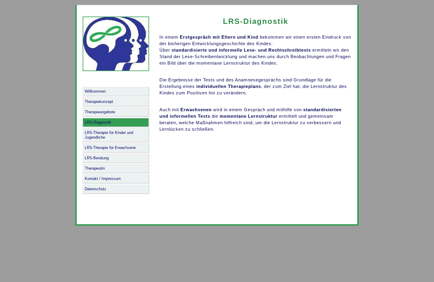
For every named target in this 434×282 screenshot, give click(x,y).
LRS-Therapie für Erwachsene (110, 147)
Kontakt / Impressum (103, 178)
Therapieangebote (100, 112)
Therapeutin (95, 168)
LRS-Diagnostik (98, 122)
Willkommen (95, 91)
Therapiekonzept (99, 101)
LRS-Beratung (97, 158)
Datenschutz (95, 189)
